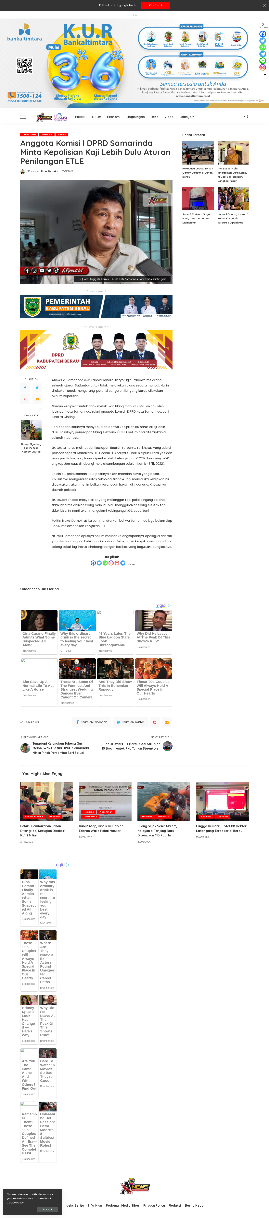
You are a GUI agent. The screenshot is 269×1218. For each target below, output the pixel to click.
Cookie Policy (15, 1202)
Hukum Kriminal (34, 816)
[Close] (265, 5)
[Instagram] (111, 563)
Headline (47, 134)
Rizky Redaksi (49, 171)
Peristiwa (164, 816)
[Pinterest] (25, 399)
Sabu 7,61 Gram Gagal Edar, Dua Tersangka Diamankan (196, 218)
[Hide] (264, 74)
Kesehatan (106, 811)
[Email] (37, 399)
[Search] (246, 117)
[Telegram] (122, 563)
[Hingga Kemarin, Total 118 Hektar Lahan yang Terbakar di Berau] (222, 801)
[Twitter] (37, 388)
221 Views (32, 171)
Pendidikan (90, 816)
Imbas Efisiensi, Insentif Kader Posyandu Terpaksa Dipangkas (233, 218)
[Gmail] (117, 563)
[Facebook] (25, 388)
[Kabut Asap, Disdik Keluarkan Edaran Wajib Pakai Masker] (105, 801)
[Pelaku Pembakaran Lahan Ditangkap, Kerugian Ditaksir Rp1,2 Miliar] (46, 801)
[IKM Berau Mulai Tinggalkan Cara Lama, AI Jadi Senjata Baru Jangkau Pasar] (233, 153)
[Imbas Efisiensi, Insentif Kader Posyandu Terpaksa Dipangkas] (233, 198)
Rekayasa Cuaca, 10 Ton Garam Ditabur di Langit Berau (197, 172)
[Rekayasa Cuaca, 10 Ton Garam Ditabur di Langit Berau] (197, 153)
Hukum (62, 134)
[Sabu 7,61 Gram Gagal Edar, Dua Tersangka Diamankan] (197, 198)
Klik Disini (155, 5)
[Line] (262, 60)
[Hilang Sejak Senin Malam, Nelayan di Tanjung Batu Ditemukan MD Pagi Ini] (163, 801)
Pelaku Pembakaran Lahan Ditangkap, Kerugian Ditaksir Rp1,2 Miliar (42, 830)
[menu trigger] (26, 117)
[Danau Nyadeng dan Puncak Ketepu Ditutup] (31, 430)
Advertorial (29, 134)
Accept (47, 1209)
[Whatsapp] (105, 563)
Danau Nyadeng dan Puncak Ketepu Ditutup (31, 447)
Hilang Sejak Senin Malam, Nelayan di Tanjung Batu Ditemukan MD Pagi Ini (157, 830)
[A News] (50, 117)
